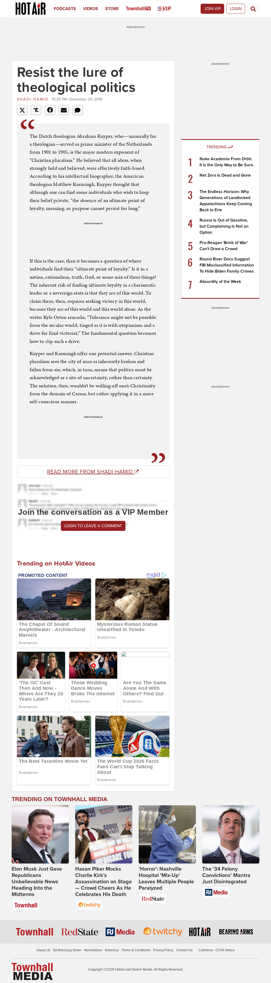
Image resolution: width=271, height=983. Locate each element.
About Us (43, 950)
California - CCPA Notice (216, 950)
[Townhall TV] (142, 9)
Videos (90, 8)
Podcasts (65, 8)
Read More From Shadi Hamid (90, 472)
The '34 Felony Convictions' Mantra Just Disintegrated (226, 875)
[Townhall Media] (32, 971)
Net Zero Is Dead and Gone (225, 175)
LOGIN (236, 8)
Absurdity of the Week (220, 281)
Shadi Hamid (34, 99)
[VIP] (168, 9)
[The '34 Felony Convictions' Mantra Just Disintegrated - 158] (230, 834)
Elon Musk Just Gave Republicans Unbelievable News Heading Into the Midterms (37, 882)
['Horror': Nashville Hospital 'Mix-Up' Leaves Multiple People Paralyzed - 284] (167, 834)
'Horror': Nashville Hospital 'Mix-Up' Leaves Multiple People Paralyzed (166, 878)
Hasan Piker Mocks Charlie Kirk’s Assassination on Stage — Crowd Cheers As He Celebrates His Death (103, 882)
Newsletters (93, 950)
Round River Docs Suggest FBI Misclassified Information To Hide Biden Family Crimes (227, 265)
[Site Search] (253, 9)
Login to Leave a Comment (93, 526)
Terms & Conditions (136, 950)
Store (112, 8)
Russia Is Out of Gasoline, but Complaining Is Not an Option (224, 226)
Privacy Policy (163, 950)
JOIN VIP (212, 8)
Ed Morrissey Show (67, 950)
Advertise (112, 950)
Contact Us (184, 950)
